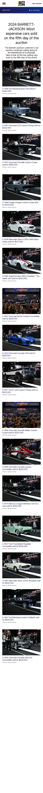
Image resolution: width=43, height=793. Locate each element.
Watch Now (36, 3)
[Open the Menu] (4, 3)
